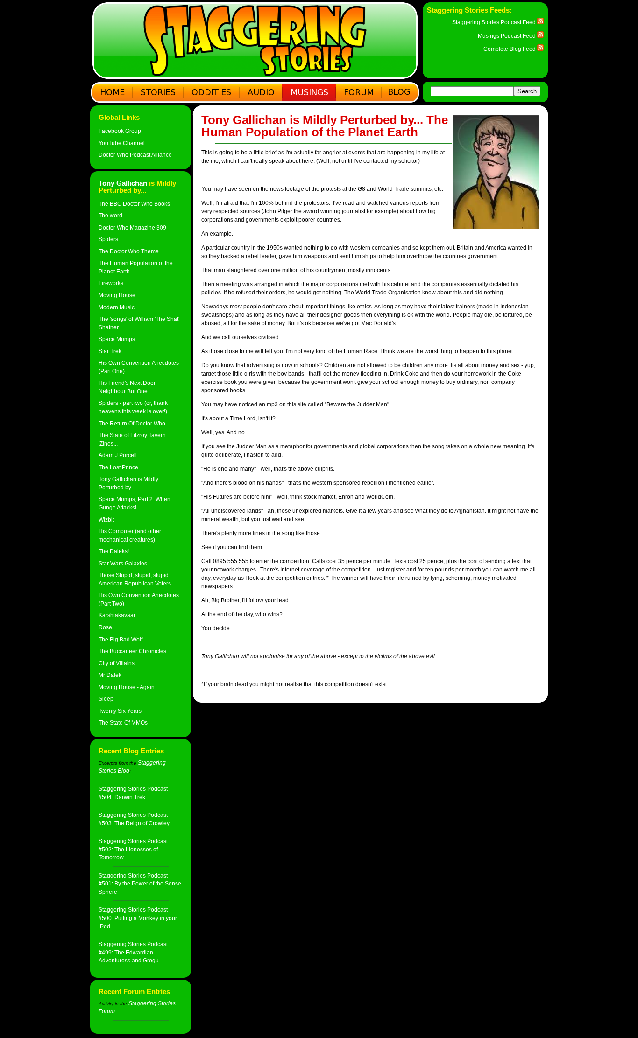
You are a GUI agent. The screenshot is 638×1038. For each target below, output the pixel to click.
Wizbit (106, 519)
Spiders (108, 239)
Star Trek (110, 351)
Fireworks (111, 283)
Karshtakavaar (117, 615)
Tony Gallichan (123, 183)
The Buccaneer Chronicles (132, 651)
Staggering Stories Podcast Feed (494, 22)
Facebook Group (120, 131)
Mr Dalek (110, 675)
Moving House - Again (127, 687)
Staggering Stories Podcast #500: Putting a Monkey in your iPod (138, 917)
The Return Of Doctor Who (132, 423)
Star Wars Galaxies (123, 563)
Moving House (117, 295)
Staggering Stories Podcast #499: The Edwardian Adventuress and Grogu (133, 952)
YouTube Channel (122, 143)
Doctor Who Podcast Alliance (135, 155)
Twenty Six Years (120, 711)
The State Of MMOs (123, 722)
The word (110, 215)
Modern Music (117, 307)
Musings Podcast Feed (507, 36)
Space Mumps (117, 339)
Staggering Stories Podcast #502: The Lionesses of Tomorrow (133, 849)
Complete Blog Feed (510, 49)
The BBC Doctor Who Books (134, 204)
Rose (105, 627)
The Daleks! (114, 551)
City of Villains (117, 663)
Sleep (106, 699)
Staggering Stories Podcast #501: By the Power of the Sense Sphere (140, 883)
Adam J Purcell (118, 455)
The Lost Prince (118, 467)
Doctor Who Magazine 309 (132, 227)
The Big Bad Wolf (120, 639)
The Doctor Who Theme (129, 251)
